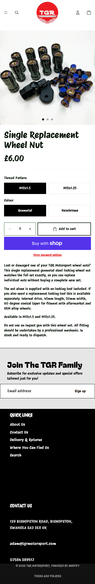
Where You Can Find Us (29, 447)
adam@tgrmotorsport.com (33, 543)
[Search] (16, 12)
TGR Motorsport (37, 566)
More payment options (47, 255)
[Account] (77, 12)
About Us (17, 424)
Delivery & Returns (26, 439)
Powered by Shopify (65, 566)
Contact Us (19, 432)
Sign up (80, 391)
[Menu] (6, 12)
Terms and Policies (47, 576)
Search (15, 455)
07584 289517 (22, 559)
